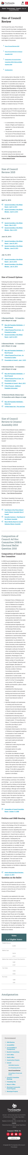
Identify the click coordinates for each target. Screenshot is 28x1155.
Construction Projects (13, 1060)
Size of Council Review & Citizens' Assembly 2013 (13, 53)
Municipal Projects (12, 1091)
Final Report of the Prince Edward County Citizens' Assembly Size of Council (14, 512)
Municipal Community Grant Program (13, 1087)
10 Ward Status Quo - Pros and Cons (15, 406)
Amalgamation (9, 70)
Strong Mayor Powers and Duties (15, 1073)
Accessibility (10, 1045)
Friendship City (11, 1081)
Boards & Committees (13, 1052)
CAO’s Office (10, 1054)
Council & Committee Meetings (13, 1078)
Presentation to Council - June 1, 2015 (15, 360)
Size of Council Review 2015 (12, 46)
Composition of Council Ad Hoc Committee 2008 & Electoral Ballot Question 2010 (13, 62)
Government (11, 8)
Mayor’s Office (11, 1084)
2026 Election (11, 1042)
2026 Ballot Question (13, 1065)
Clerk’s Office (10, 1057)
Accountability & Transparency (12, 1048)
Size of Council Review (14, 1070)
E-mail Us (14, 1123)
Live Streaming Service (14, 1067)
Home (4, 8)
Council (18, 8)
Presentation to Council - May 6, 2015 (15, 383)
